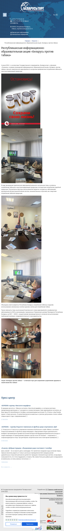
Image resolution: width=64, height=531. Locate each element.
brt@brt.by (15, 23)
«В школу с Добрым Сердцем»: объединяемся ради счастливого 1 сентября (26, 448)
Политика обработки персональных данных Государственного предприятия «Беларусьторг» (48, 499)
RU (56, 14)
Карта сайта (60, 503)
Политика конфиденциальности (27, 519)
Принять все (29, 524)
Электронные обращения (20, 34)
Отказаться (13, 524)
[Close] (38, 494)
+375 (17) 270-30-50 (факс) (20, 21)
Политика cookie (59, 502)
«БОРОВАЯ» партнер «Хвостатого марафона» (16, 406)
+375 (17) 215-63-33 (18, 19)
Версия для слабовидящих (20, 32)
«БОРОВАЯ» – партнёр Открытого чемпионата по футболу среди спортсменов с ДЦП (29, 427)
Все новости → (6, 467)
